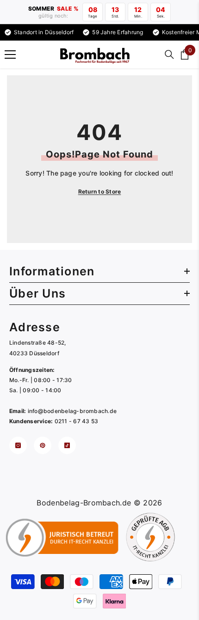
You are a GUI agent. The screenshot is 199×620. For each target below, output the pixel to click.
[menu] (10, 54)
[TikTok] (67, 445)
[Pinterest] (42, 445)
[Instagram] (18, 445)
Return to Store (99, 191)
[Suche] (169, 54)
